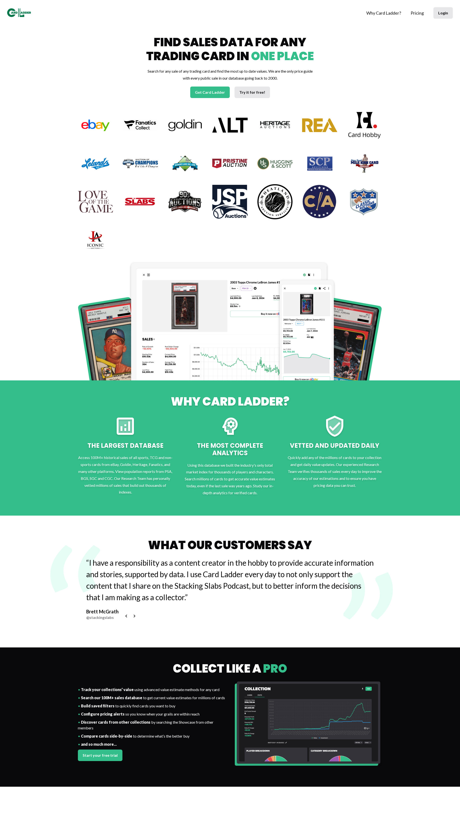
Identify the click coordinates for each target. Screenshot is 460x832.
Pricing (417, 13)
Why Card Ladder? (383, 13)
